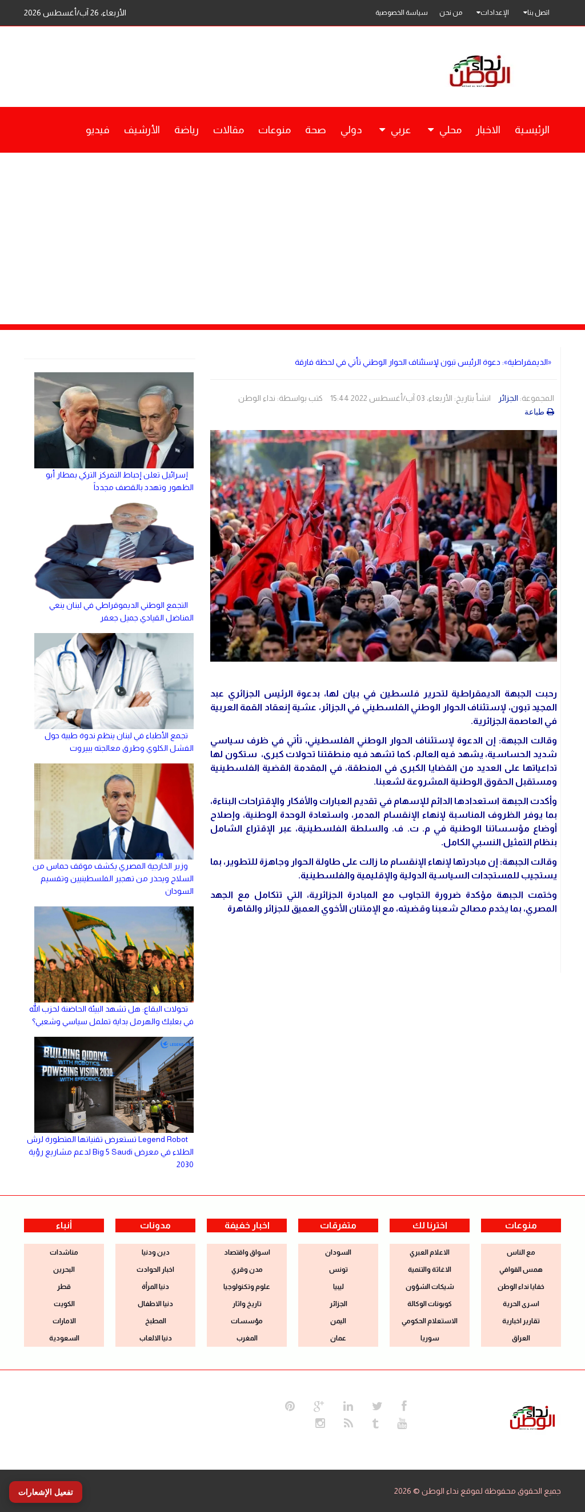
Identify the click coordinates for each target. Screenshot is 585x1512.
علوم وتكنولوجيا (246, 1287)
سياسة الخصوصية (401, 13)
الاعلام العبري (430, 1252)
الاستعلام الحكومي (430, 1321)
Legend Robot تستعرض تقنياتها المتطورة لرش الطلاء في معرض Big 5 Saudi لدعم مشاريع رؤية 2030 (110, 1152)
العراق (521, 1338)
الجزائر (508, 398)
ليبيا (338, 1287)
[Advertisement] (292, 238)
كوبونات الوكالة (429, 1304)
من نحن (450, 13)
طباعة (534, 412)
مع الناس (521, 1252)
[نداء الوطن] (532, 1416)
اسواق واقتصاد (247, 1252)
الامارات (64, 1321)
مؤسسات (247, 1321)
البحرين (64, 1270)
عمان (338, 1338)
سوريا (429, 1338)
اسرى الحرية (521, 1304)
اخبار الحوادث (155, 1270)
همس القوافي (521, 1270)
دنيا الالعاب (155, 1338)
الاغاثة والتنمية (429, 1270)
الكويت (64, 1304)
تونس (338, 1270)
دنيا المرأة (155, 1287)
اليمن (338, 1321)
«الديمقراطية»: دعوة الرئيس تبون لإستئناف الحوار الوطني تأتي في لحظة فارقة (423, 362)
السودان (338, 1252)
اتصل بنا (538, 13)
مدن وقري (247, 1270)
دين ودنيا (156, 1252)
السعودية (64, 1338)
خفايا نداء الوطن (521, 1287)
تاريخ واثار (247, 1304)
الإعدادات (494, 13)
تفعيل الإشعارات (45, 1492)
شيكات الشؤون (430, 1287)
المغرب (247, 1338)
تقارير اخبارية (521, 1321)
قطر (64, 1287)
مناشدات (64, 1252)
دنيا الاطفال (155, 1304)
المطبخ (155, 1321)
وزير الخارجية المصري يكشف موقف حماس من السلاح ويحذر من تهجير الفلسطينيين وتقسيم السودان (113, 878)
